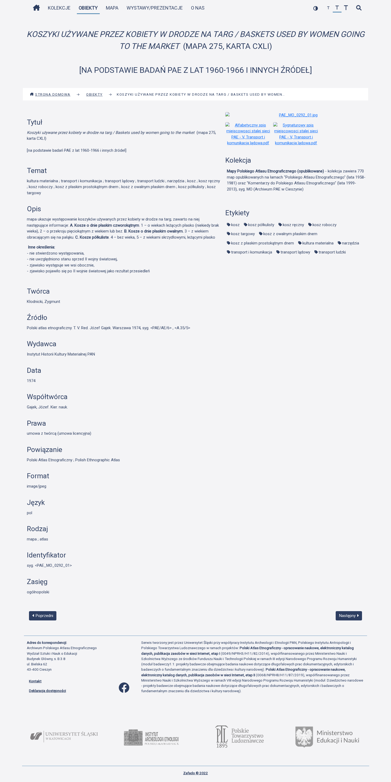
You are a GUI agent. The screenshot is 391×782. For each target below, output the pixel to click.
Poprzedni (44, 615)
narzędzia (350, 243)
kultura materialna (318, 243)
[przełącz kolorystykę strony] (315, 8)
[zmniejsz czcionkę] (328, 8)
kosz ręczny (293, 224)
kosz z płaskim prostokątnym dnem (262, 243)
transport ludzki (332, 252)
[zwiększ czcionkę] (346, 8)
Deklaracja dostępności (47, 690)
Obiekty (88, 8)
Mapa (112, 8)
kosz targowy (243, 233)
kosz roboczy (324, 224)
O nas (198, 8)
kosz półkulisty (261, 224)
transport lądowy (295, 252)
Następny (348, 615)
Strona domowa (52, 94)
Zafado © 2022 (195, 773)
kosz (235, 224)
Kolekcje (59, 8)
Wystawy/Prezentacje (155, 8)
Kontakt (35, 681)
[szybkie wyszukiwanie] (358, 8)
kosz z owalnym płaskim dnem (290, 233)
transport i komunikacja (251, 252)
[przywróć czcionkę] (337, 8)
